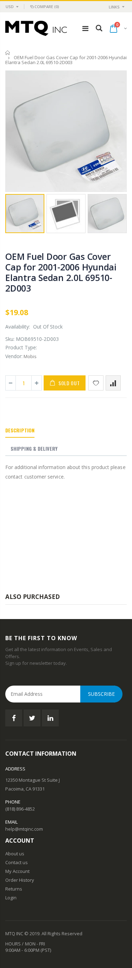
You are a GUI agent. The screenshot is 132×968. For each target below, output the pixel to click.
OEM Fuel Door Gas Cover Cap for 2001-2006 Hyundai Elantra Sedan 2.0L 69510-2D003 (61, 272)
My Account (17, 871)
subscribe (101, 694)
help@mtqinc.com (24, 829)
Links (114, 7)
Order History (19, 880)
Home (8, 52)
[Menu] (85, 28)
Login (11, 897)
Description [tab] (19, 430)
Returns (13, 889)
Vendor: (14, 356)
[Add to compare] (113, 383)
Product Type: (21, 347)
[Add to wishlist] (95, 383)
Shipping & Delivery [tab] (34, 448)
